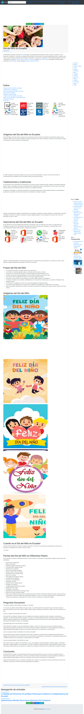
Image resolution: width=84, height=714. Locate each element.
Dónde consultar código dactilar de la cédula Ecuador (78, 203)
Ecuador (36, 1)
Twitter (36, 24)
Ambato (76, 80)
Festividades (18, 685)
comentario (44, 59)
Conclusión (6, 100)
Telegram (41, 24)
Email (33, 24)
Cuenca (75, 75)
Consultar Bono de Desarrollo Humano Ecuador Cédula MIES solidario (78, 244)
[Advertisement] (39, 14)
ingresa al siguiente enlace (32, 61)
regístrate (31, 59)
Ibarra (75, 83)
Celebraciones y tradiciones (10, 89)
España (75, 69)
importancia (61, 686)
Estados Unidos (77, 66)
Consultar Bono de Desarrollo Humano (78, 219)
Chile (75, 67)
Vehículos (49, 1)
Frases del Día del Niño (9, 92)
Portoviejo (76, 81)
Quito (75, 72)
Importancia (24, 685)
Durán (75, 85)
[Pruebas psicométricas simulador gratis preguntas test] (78, 262)
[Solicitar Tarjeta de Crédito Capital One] (79, 271)
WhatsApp (13, 61)
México (75, 64)
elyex (5, 2)
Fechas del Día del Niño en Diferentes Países (14, 97)
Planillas (69, 1)
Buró (27, 1)
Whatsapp (29, 24)
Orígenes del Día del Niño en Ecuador (12, 88)
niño (66, 686)
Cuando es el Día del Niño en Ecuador (12, 96)
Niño (22, 54)
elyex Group (47, 709)
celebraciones (6, 685)
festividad (55, 686)
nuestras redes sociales (22, 59)
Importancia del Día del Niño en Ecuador (13, 91)
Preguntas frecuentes (8, 99)
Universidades (42, 1)
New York (76, 77)
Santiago (76, 74)
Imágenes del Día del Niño (9, 94)
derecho (12, 685)
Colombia (76, 70)
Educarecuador (56, 1)
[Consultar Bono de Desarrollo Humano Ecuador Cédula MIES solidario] (78, 251)
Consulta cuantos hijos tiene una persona (78, 208)
